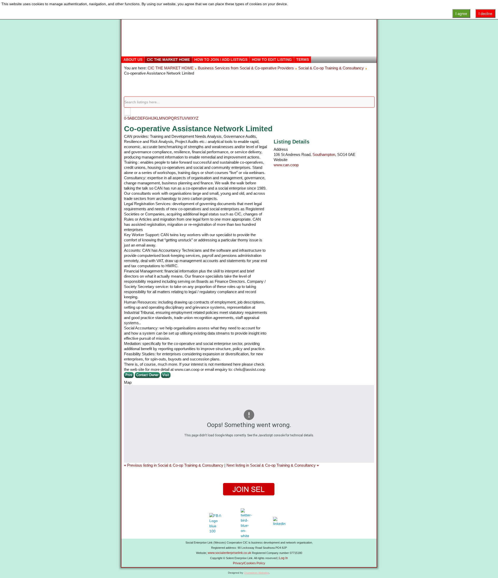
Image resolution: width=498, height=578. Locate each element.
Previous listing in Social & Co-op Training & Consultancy (174, 465)
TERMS (302, 59)
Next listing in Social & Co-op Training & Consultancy (272, 465)
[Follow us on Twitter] (247, 523)
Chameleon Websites (256, 572)
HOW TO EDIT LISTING (272, 59)
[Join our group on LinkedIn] (280, 523)
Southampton (324, 154)
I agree (461, 13)
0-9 (126, 118)
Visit (165, 375)
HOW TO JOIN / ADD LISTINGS (220, 59)
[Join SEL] (249, 489)
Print (128, 375)
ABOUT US (132, 59)
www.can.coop (286, 165)
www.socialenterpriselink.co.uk (229, 553)
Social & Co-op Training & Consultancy (331, 68)
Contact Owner (147, 375)
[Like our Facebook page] (215, 523)
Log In (283, 558)
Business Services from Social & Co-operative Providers (246, 68)
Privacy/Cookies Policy (249, 563)
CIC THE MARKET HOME (168, 59)
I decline (485, 13)
